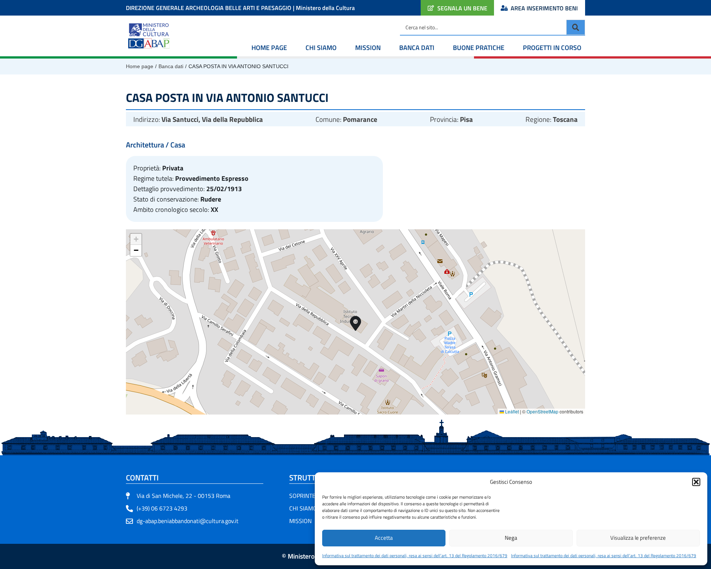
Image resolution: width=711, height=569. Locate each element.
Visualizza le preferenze (638, 537)
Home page (269, 48)
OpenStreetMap (542, 411)
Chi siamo (321, 48)
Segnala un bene (462, 8)
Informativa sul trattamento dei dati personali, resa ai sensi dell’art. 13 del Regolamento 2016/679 (414, 555)
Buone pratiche (478, 48)
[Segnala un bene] (431, 8)
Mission (368, 48)
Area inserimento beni (544, 8)
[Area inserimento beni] (504, 8)
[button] (696, 482)
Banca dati (416, 48)
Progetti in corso (552, 48)
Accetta (384, 537)
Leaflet (511, 411)
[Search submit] (575, 27)
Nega (511, 537)
